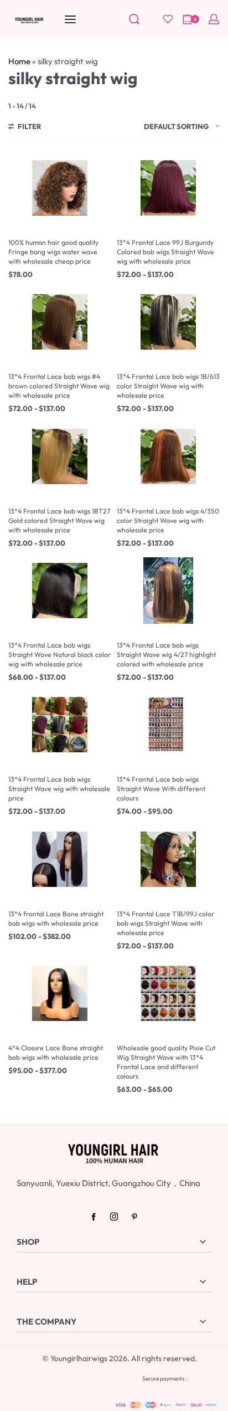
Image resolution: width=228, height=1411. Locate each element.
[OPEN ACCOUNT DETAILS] (214, 19)
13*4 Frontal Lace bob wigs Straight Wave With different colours (161, 788)
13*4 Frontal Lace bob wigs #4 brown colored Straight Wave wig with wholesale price (59, 385)
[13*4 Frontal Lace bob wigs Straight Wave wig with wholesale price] (59, 724)
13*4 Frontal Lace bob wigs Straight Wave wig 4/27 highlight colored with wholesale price (166, 654)
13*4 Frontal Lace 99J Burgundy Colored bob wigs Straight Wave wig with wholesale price (165, 251)
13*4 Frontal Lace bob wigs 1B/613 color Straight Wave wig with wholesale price (168, 385)
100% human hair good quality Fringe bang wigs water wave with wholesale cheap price (53, 251)
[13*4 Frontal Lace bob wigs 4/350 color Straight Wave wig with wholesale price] (168, 456)
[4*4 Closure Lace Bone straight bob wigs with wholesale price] (59, 993)
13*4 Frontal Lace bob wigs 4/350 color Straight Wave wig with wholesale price (168, 520)
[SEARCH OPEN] (134, 19)
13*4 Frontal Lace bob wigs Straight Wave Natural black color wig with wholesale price (59, 654)
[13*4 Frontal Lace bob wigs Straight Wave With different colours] (168, 724)
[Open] (168, 19)
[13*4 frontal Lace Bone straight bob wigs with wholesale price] (59, 859)
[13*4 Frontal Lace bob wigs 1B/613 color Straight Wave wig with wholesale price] (168, 322)
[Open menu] (70, 19)
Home (19, 61)
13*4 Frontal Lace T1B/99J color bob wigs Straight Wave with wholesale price (165, 923)
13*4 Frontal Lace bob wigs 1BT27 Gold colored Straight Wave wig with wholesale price (59, 520)
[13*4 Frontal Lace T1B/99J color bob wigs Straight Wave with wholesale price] (168, 859)
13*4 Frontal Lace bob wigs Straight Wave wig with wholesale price (59, 788)
